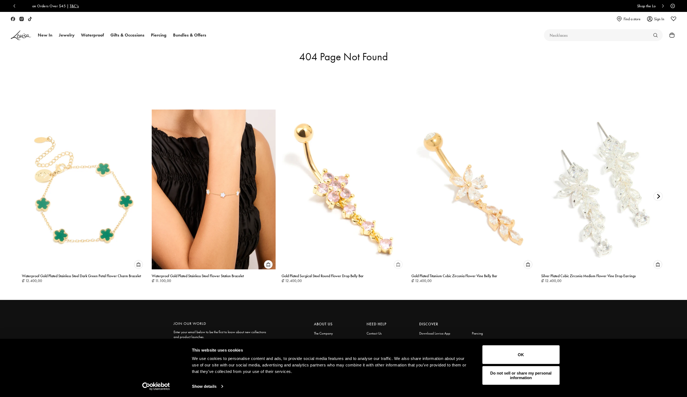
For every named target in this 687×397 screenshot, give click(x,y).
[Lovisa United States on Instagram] (21, 19)
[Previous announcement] (16, 6)
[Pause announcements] (671, 6)
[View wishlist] (673, 19)
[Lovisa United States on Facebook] (13, 19)
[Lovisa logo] (21, 35)
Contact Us (374, 333)
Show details (204, 386)
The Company (323, 333)
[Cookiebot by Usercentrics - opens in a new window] (156, 386)
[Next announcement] (661, 6)
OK (521, 354)
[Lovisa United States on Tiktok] (30, 19)
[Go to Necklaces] (655, 35)
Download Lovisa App (434, 333)
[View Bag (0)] (670, 35)
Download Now (479, 6)
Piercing (477, 333)
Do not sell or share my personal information (520, 375)
